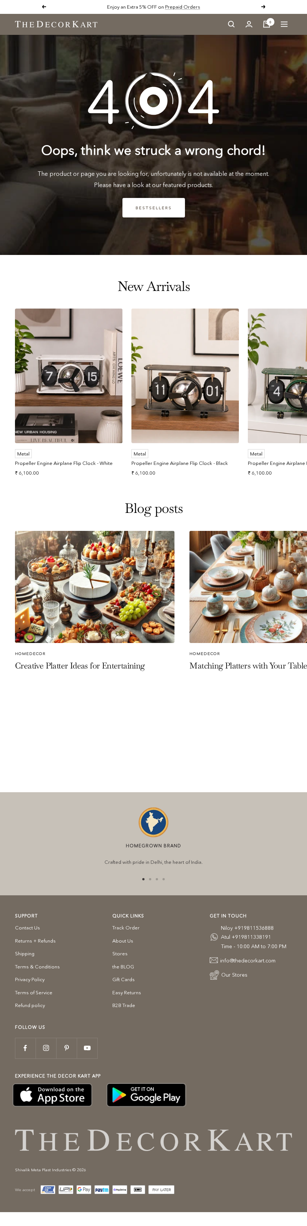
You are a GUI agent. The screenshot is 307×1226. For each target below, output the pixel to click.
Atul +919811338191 (246, 937)
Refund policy (30, 1005)
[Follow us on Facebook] (25, 1048)
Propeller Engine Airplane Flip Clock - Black (179, 463)
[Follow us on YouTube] (87, 1048)
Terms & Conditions (37, 967)
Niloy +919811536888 (247, 928)
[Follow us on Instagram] (46, 1048)
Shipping (24, 953)
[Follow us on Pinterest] (66, 1048)
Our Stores (234, 974)
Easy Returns (126, 992)
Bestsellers (154, 207)
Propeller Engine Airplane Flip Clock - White (64, 463)
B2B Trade (123, 1005)
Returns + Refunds (35, 941)
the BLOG (123, 967)
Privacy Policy (30, 979)
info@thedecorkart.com (248, 960)
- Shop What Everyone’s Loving (179, 7)
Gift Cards (123, 979)
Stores (120, 953)
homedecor (30, 653)
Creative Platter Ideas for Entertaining (80, 665)
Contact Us (27, 928)
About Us (122, 941)
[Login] (249, 24)
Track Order (126, 928)
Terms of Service (33, 992)
